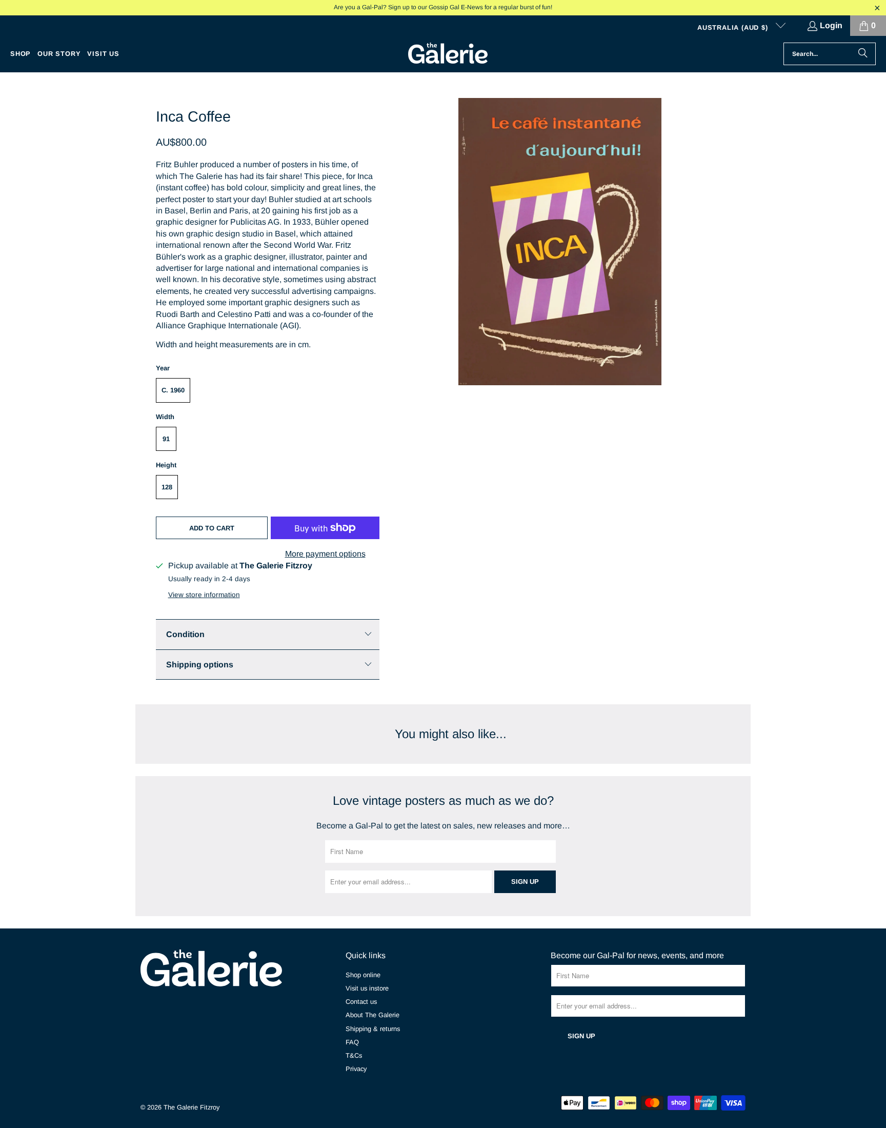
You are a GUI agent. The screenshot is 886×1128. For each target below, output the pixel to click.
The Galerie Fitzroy (191, 1107)
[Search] (863, 54)
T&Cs (354, 1055)
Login (831, 25)
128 (167, 487)
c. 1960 (173, 390)
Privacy (356, 1069)
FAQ (352, 1042)
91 (166, 439)
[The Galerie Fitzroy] (448, 54)
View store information (204, 595)
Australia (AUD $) (733, 27)
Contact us (361, 1001)
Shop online (363, 975)
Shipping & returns (373, 1029)
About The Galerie (372, 1015)
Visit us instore (367, 988)
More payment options (325, 553)
